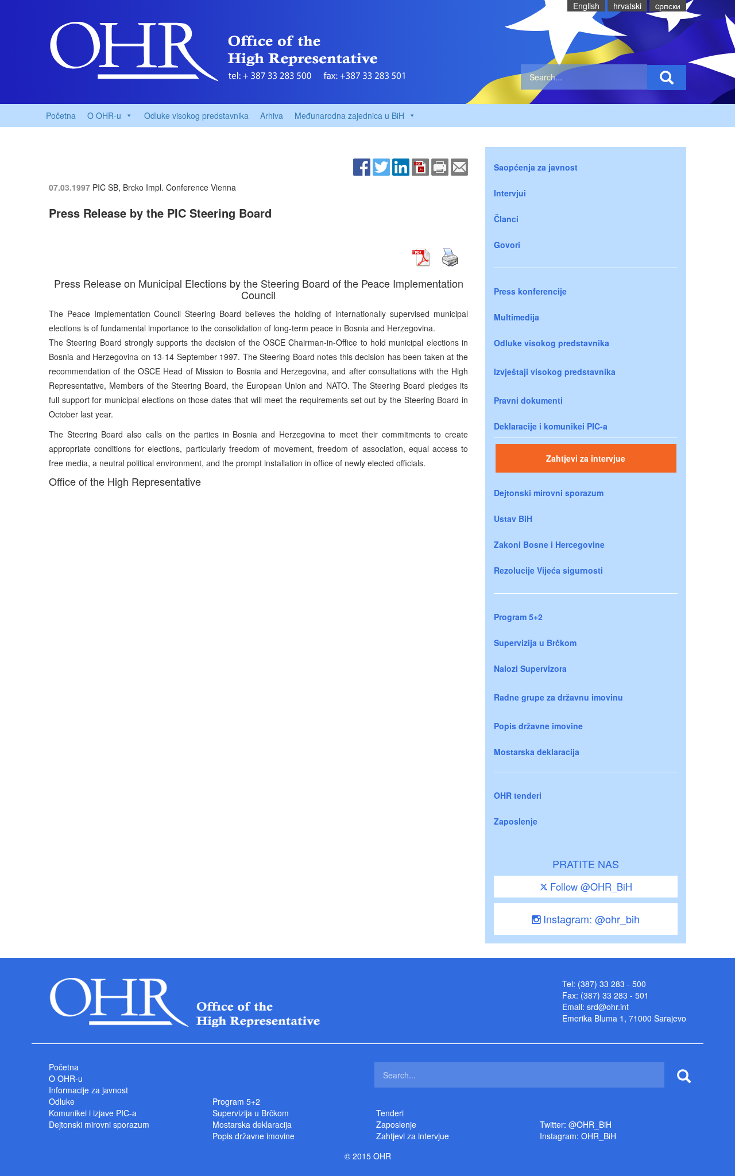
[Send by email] (459, 166)
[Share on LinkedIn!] (400, 166)
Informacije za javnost (88, 1090)
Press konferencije (530, 291)
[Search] (666, 77)
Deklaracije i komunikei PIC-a (551, 426)
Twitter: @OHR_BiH (576, 1124)
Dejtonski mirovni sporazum (549, 492)
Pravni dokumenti (528, 400)
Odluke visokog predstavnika (196, 115)
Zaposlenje (515, 821)
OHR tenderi (517, 795)
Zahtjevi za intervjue (585, 458)
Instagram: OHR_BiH (578, 1136)
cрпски (667, 5)
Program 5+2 (518, 616)
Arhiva (271, 115)
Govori (507, 244)
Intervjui (510, 193)
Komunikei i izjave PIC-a (93, 1113)
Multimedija (516, 317)
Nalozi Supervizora (530, 668)
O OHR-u (66, 1078)
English (586, 5)
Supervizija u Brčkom (535, 642)
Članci (506, 219)
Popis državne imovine (538, 726)
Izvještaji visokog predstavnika (555, 371)
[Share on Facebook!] (361, 166)
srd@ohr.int (608, 1006)
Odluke (62, 1101)
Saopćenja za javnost (536, 167)
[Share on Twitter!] (381, 166)
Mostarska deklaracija (536, 751)
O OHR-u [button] (104, 115)
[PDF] (420, 166)
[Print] (439, 166)
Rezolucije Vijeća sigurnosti (548, 570)
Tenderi (390, 1113)
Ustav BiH (513, 518)
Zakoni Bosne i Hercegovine (549, 544)
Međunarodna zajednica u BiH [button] (349, 115)
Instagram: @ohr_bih (590, 918)
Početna (61, 115)
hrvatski (627, 5)
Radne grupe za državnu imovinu (558, 697)
